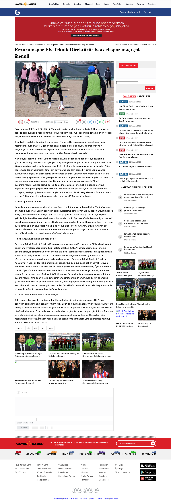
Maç (42, 328)
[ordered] (41, 428)
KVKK (92, 499)
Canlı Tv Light (20, 472)
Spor (98, 4)
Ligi (35, 328)
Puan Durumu (85, 453)
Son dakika (130, 12)
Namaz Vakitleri (33, 453)
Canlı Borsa (63, 465)
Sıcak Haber (104, 479)
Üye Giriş (119, 465)
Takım (50, 328)
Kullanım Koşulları (102, 499)
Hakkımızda (57, 499)
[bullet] (43, 428)
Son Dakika (54, 4)
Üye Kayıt (119, 468)
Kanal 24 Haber (20, 45)
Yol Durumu (130, 453)
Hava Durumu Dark (23, 465)
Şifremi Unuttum (122, 472)
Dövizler (84, 468)
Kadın (106, 4)
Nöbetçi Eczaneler (45, 472)
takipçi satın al (43, 479)
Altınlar (84, 465)
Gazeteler (152, 4)
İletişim (65, 499)
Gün (28, 328)
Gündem (77, 4)
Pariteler (115, 453)
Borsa (18, 453)
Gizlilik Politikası (75, 499)
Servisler (67, 4)
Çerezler (86, 499)
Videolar (129, 4)
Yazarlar (140, 4)
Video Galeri (104, 468)
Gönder (23, 428)
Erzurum (19, 328)
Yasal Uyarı (114, 499)
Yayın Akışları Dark (45, 468)
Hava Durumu (68, 453)
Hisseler (101, 453)
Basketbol (39, 45)
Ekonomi (88, 4)
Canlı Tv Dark (42, 465)
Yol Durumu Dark (22, 468)
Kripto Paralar (149, 453)
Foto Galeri (117, 4)
